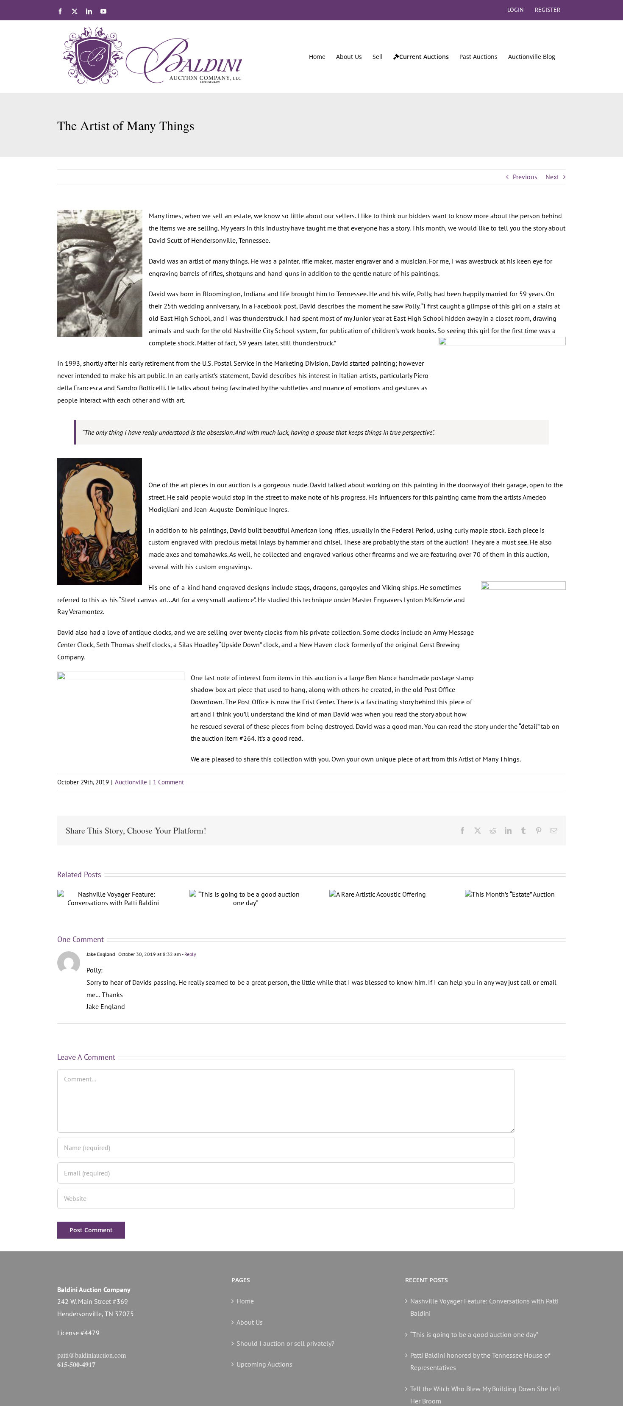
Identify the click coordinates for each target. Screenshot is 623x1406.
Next (552, 176)
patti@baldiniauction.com (91, 1354)
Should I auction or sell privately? (285, 1343)
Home (245, 1301)
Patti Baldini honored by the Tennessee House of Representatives (480, 1361)
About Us (249, 1322)
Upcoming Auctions (264, 1364)
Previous (525, 176)
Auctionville (131, 782)
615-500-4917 (76, 1364)
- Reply (188, 954)
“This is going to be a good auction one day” (474, 1334)
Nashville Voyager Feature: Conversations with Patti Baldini (484, 1307)
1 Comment (168, 782)
